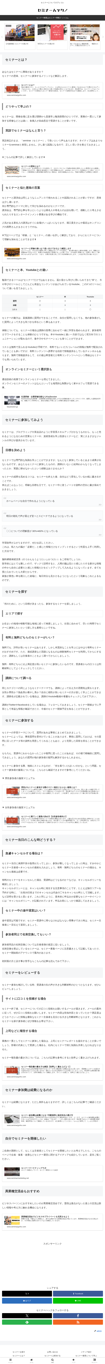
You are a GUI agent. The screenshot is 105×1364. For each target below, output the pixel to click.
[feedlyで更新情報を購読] (27, 1322)
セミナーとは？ (19, 1356)
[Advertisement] (52, 1264)
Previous (2, 37)
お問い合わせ (52, 1352)
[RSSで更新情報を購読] (78, 1322)
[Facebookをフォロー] (78, 1315)
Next (103, 37)
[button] (97, 735)
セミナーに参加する (52, 1356)
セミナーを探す (19, 1352)
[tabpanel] (19, 36)
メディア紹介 (86, 1352)
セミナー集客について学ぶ (86, 1356)
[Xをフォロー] (27, 1315)
